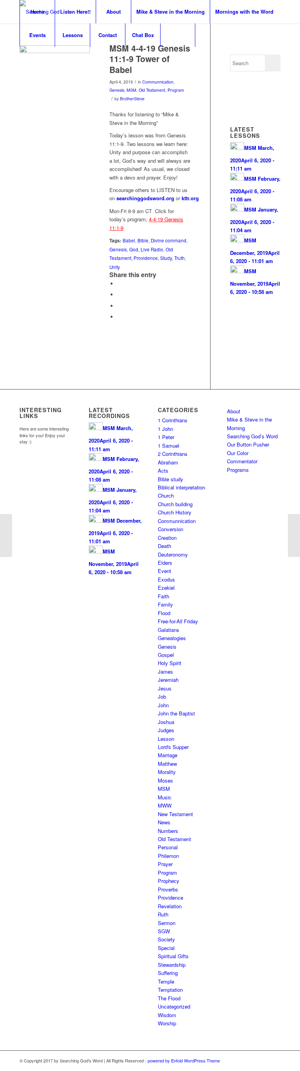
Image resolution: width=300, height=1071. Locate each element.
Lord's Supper (173, 747)
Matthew (167, 763)
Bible (143, 240)
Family (165, 604)
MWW (164, 805)
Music (164, 797)
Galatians (168, 629)
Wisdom (167, 1015)
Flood (164, 613)
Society (166, 939)
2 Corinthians (173, 453)
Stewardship (172, 964)
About (233, 411)
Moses (165, 780)
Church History (174, 512)
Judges (166, 730)
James (165, 671)
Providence (146, 258)
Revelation (170, 906)
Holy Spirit (169, 663)
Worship (167, 1023)
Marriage (167, 755)
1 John (165, 428)
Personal (168, 847)
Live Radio (152, 249)
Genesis (116, 90)
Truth (179, 258)
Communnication (157, 82)
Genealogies (172, 638)
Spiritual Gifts (173, 956)
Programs (238, 469)
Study (166, 258)
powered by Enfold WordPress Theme (184, 1060)
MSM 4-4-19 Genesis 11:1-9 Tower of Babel (149, 58)
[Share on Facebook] (119, 283)
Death (164, 546)
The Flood (169, 998)
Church (166, 495)
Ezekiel (166, 587)
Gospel (166, 654)
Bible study (170, 479)
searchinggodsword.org (145, 198)
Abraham (168, 462)
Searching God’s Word (252, 436)
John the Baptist (176, 713)
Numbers (168, 830)
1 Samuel (168, 445)
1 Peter (166, 437)
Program (176, 90)
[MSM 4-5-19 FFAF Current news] (294, 535)
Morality (167, 772)
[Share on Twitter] (119, 294)
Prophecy (168, 880)
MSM (131, 90)
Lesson (166, 738)
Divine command (168, 240)
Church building (175, 504)
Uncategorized (174, 1006)
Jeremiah (168, 679)
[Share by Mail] (119, 316)
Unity (114, 267)
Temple (166, 981)
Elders (165, 562)
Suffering (168, 973)
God (133, 249)
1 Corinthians (173, 420)
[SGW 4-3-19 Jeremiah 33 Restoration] (6, 535)
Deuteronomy (173, 554)
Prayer (165, 864)
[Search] (177, 35)
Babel (129, 240)
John (163, 705)
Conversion (170, 529)
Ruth (163, 914)
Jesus (164, 688)
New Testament (175, 814)
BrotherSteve (132, 98)
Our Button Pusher (248, 444)
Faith (163, 596)
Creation (167, 537)
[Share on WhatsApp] (119, 306)
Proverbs (168, 889)
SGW (164, 931)
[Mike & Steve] (55, 80)
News (164, 822)
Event (164, 571)
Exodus (166, 579)
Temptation (170, 989)
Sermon (166, 923)
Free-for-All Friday (178, 621)
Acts (163, 470)
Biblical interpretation (181, 487)
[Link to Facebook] (263, 1060)
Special (166, 948)
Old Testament (152, 90)
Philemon (168, 855)
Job (162, 696)
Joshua (166, 722)
